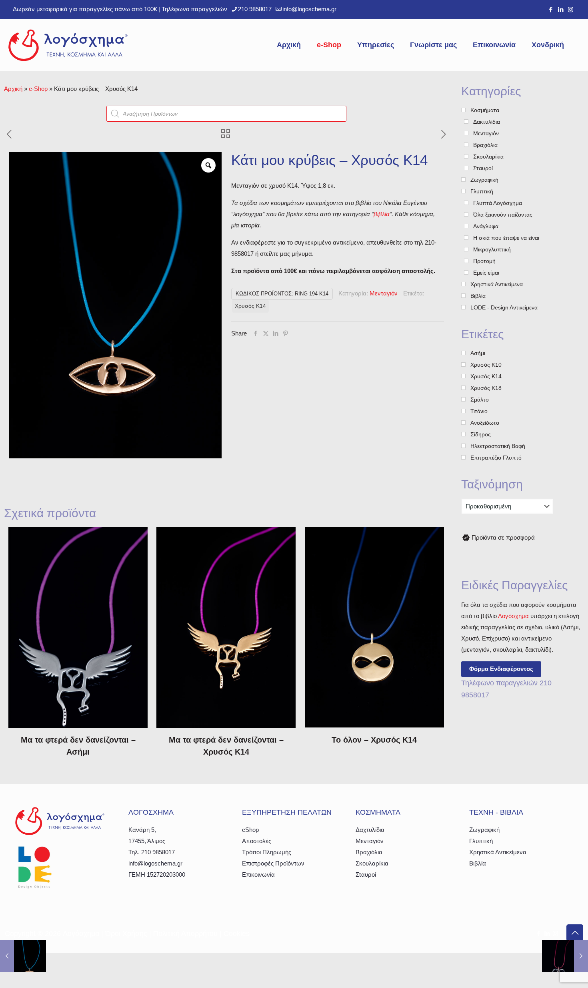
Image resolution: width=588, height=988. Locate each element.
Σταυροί (366, 874)
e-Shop (38, 88)
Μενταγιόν (384, 293)
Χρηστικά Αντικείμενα (497, 852)
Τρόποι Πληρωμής (266, 852)
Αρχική (13, 88)
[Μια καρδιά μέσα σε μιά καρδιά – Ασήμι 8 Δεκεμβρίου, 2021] (565, 956)
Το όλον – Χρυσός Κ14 (374, 739)
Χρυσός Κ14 (250, 306)
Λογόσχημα (513, 615)
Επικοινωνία (258, 874)
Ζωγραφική (484, 829)
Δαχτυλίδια (370, 829)
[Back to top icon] (574, 932)
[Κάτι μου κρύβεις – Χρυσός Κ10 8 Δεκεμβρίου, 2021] (23, 956)
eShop (250, 829)
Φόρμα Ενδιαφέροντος (501, 668)
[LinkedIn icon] (561, 9)
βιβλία (382, 214)
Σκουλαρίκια (372, 863)
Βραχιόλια (369, 852)
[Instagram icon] (571, 9)
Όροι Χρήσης (126, 934)
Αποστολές (256, 840)
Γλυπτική (481, 840)
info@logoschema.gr (309, 9)
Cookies (237, 934)
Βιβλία (477, 863)
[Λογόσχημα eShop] (68, 45)
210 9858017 (255, 9)
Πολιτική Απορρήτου (185, 934)
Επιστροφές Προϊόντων (273, 863)
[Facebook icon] (551, 9)
